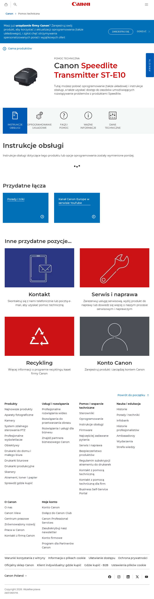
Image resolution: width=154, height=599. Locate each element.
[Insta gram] (118, 576)
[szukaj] (15, 5)
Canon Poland (14, 575)
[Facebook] (109, 576)
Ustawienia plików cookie (128, 565)
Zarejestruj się (120, 31)
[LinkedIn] (128, 576)
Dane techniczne (113, 126)
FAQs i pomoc (64, 126)
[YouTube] (146, 576)
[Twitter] (137, 576)
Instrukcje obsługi (15, 126)
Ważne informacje (88, 126)
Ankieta (150, 65)
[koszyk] (6, 5)
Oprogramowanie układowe (39, 126)
